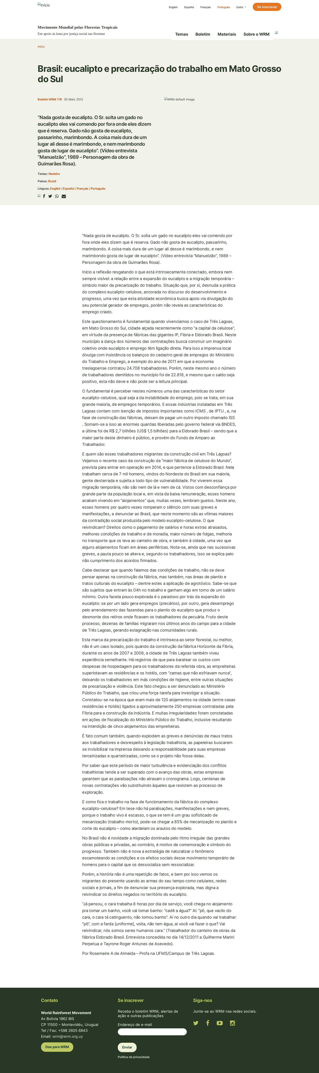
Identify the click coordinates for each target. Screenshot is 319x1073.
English (173, 7)
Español (189, 7)
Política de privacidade (134, 1057)
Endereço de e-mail (135, 1024)
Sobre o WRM (256, 34)
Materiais (227, 34)
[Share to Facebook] (44, 196)
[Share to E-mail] (64, 196)
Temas (181, 34)
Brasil (52, 181)
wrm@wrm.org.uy (67, 1036)
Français (205, 7)
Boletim (202, 34)
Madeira (54, 174)
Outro (240, 7)
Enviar (127, 1047)
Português (223, 7)
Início (41, 46)
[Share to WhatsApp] (57, 196)
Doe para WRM (57, 1047)
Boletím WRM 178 (50, 99)
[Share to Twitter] (50, 196)
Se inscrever (267, 7)
